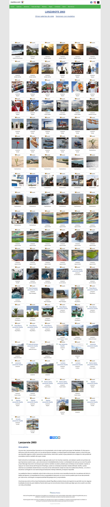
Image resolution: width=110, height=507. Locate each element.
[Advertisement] (55, 28)
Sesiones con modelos (65, 16)
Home (12, 6)
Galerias (19, 6)
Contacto (57, 6)
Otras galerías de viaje (44, 16)
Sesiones (26, 6)
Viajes (50, 6)
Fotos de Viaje (36, 6)
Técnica (44, 6)
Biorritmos (71, 6)
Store (64, 6)
